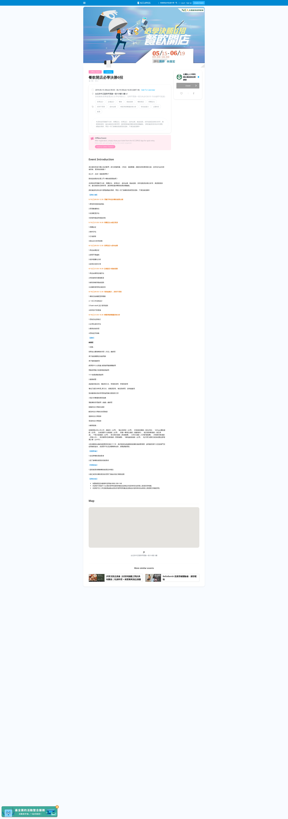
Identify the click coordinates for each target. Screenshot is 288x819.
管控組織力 (145, 107)
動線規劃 (130, 102)
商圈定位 (151, 102)
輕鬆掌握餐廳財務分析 (128, 107)
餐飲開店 (141, 102)
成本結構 (113, 107)
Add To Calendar (148, 90)
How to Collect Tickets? (105, 147)
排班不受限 (101, 107)
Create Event (199, 3)
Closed (187, 86)
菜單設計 (100, 102)
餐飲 (120, 102)
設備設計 (111, 102)
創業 (98, 112)
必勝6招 (156, 107)
